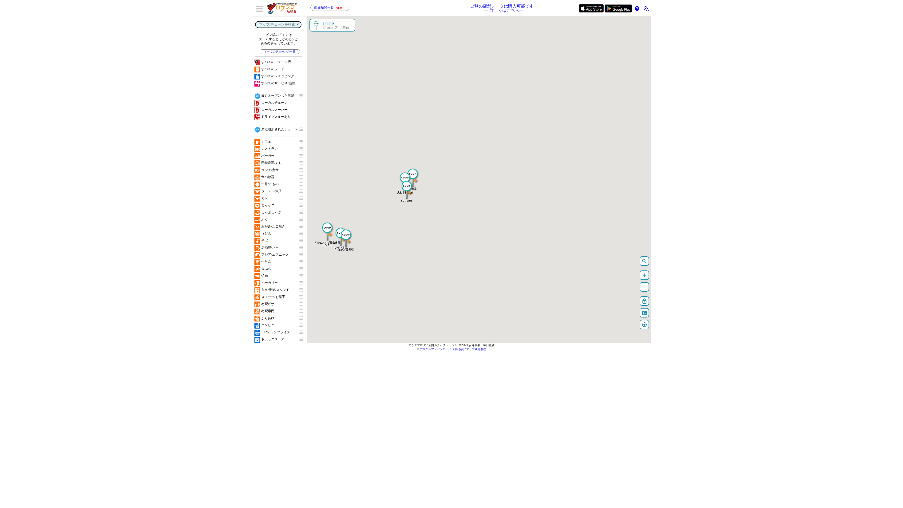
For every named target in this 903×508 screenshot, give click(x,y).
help (637, 8)
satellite (644, 313)
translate (646, 8)
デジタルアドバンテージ (435, 349)
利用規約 (458, 349)
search (644, 261)
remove (644, 287)
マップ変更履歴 (476, 349)
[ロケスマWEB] (283, 8)
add (644, 275)
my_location (644, 325)
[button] (407, 187)
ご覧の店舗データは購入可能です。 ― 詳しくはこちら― (504, 8)
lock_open (644, 301)
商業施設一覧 (329, 8)
